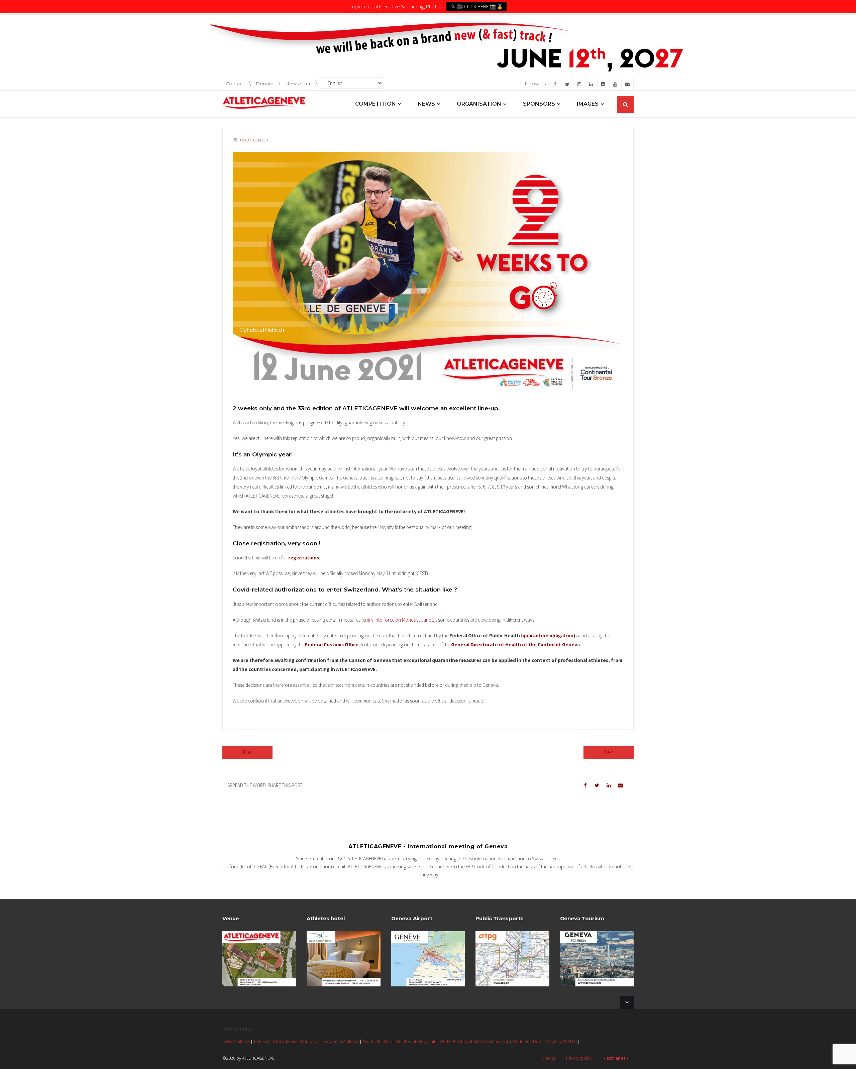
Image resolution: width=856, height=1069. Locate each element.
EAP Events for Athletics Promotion (287, 1041)
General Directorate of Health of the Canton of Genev (514, 644)
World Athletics (377, 1041)
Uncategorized (254, 139)
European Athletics (341, 1041)
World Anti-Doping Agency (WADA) (544, 1041)
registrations (303, 557)
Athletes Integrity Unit (415, 1041)
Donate (265, 84)
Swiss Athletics (236, 1041)
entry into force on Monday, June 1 (398, 620)
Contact (235, 84)
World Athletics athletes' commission (474, 1041)
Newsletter (298, 84)
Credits (548, 1058)
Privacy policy (579, 1058)
